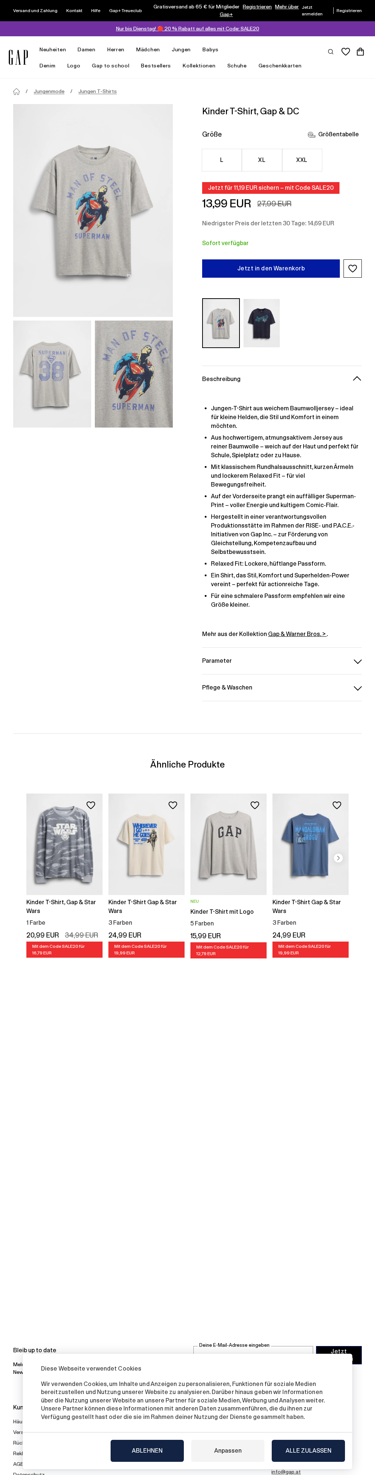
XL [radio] (262, 159)
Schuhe (237, 66)
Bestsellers (156, 66)
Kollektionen (199, 66)
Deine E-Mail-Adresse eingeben (234, 1345)
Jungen (181, 49)
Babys (211, 49)
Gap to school (110, 66)
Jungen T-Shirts (97, 91)
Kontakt (74, 10)
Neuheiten (53, 49)
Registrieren (257, 7)
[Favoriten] (345, 51)
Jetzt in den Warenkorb (271, 268)
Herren (116, 49)
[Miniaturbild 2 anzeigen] (134, 374)
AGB (18, 1464)
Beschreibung (221, 379)
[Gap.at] (18, 57)
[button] (353, 268)
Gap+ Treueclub (125, 10)
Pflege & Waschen (227, 687)
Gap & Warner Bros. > (297, 634)
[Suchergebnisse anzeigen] (331, 51)
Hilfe (95, 10)
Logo (74, 66)
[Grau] (221, 323)
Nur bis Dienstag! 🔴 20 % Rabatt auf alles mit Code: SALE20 (187, 29)
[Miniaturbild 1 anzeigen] (52, 374)
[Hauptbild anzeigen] (93, 210)
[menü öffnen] (69, 49)
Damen (87, 49)
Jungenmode (49, 91)
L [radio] (221, 159)
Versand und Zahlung (35, 10)
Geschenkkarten (280, 66)
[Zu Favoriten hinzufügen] (91, 805)
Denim (48, 66)
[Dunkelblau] (262, 323)
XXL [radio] (301, 159)
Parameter (217, 660)
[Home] (16, 91)
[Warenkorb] (360, 51)
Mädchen (148, 49)
